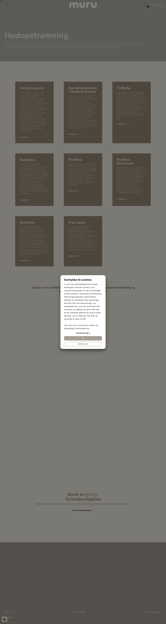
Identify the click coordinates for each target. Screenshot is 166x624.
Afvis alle (83, 344)
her (88, 328)
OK (83, 338)
